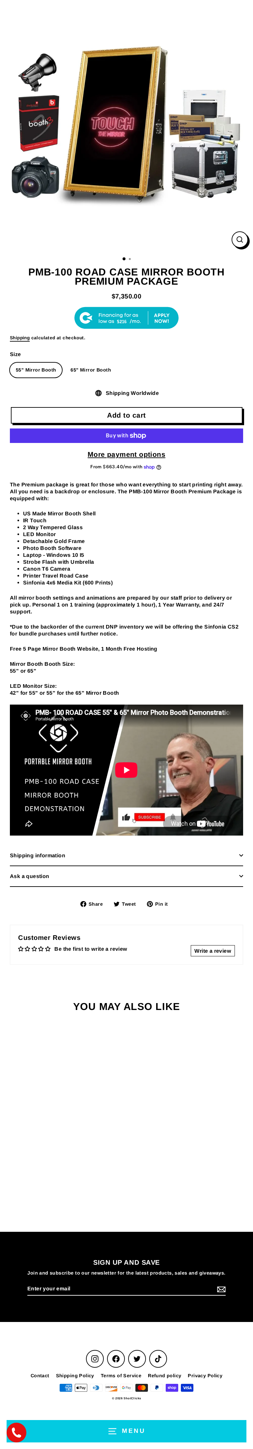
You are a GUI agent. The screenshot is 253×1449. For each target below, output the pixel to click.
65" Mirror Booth (90, 370)
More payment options (126, 454)
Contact (40, 1375)
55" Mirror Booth (36, 370)
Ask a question (29, 876)
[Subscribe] (220, 1289)
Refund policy (164, 1375)
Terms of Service (121, 1375)
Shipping (20, 337)
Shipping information (37, 855)
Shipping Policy (75, 1375)
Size (15, 354)
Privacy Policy (205, 1375)
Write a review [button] (212, 951)
